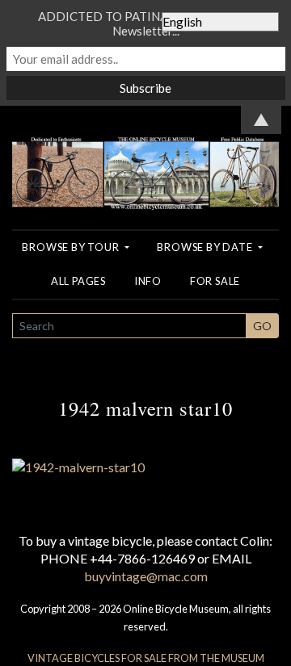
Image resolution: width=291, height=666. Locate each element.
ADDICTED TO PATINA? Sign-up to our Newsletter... (145, 23)
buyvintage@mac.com (146, 576)
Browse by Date (206, 247)
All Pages (78, 280)
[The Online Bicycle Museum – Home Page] (145, 156)
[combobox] (129, 325)
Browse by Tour (71, 247)
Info (148, 280)
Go (262, 326)
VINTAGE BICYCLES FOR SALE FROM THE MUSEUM (145, 657)
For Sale (215, 280)
